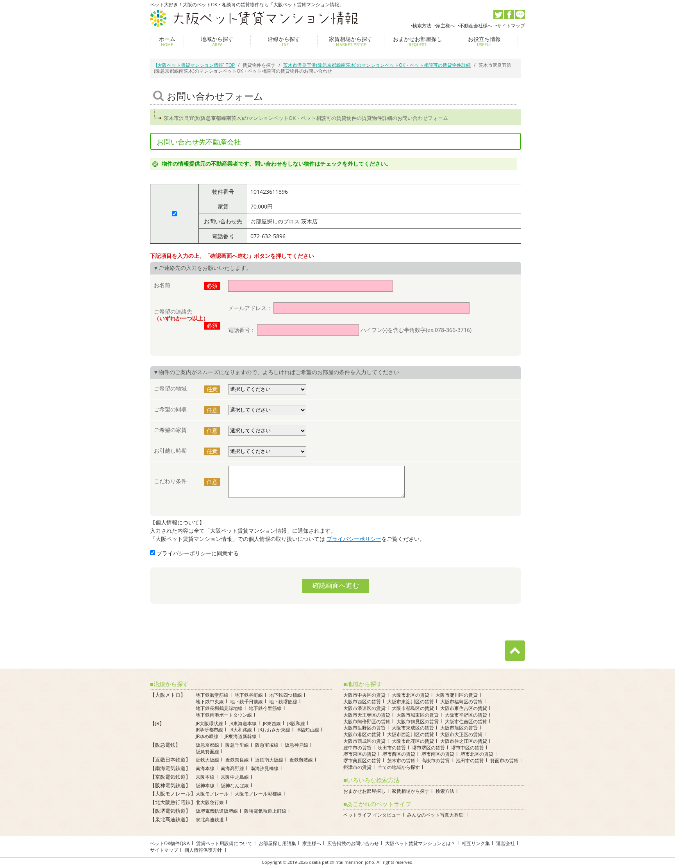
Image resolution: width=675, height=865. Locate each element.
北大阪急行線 (210, 802)
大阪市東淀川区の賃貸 (410, 701)
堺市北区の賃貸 (477, 754)
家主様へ (445, 25)
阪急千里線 (237, 745)
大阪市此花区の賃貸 (413, 741)
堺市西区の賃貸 (398, 754)
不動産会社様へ (475, 25)
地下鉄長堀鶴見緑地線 (219, 708)
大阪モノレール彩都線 (258, 793)
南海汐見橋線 (264, 768)
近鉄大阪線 (207, 759)
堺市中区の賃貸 (467, 747)
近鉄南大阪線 (269, 759)
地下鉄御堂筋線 (212, 695)
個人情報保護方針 (203, 850)
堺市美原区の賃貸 (362, 760)
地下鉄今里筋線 (265, 708)
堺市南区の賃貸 (437, 754)
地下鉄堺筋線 (283, 701)
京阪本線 (205, 777)
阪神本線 (205, 785)
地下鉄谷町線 (249, 695)
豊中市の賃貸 (357, 747)
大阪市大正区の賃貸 (461, 734)
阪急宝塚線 (267, 745)
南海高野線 (232, 768)
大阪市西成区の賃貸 (364, 741)
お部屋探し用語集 (277, 843)
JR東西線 (272, 723)
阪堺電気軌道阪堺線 (217, 811)
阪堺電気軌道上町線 (265, 811)
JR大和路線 (240, 729)
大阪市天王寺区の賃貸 (366, 715)
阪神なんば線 (235, 785)
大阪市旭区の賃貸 (459, 727)
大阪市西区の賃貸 (362, 701)
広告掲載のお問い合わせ (353, 843)
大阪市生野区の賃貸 (364, 727)
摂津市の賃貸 (357, 767)
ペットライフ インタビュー (372, 814)
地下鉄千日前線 (246, 701)
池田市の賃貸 (470, 760)
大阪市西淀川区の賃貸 (410, 734)
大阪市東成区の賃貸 (413, 727)
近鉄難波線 (301, 759)
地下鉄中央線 (210, 701)
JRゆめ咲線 (207, 736)
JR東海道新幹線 (241, 736)
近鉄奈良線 (237, 759)
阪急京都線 (207, 745)
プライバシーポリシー (354, 538)
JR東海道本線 (243, 723)
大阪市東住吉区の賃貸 (463, 708)
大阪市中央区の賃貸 (364, 695)
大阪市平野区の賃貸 (466, 715)
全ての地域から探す (399, 767)
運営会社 (505, 843)
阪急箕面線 (207, 751)
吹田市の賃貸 (392, 747)
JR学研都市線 (209, 729)
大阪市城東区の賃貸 (417, 715)
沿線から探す (284, 41)
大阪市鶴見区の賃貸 (417, 721)
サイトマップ (511, 25)
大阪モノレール (212, 793)
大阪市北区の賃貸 (410, 695)
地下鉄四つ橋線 (285, 695)
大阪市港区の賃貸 (362, 734)
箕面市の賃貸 (504, 760)
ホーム (167, 41)
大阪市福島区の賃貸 (461, 701)
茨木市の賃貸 (401, 760)
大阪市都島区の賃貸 (413, 708)
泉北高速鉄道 (210, 819)
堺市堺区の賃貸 (428, 747)
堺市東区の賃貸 (359, 754)
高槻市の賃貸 (435, 760)
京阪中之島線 (235, 777)
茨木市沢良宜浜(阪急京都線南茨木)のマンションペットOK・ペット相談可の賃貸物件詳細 (377, 65)
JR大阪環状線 (209, 723)
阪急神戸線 (296, 745)
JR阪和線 (296, 723)
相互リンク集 (476, 843)
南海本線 (205, 768)
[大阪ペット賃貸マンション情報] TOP (195, 65)
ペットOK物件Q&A (170, 843)
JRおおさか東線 (274, 729)
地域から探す (217, 41)
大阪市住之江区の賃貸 (463, 741)
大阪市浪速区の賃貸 (364, 708)
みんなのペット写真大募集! (435, 814)
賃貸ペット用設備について (224, 843)
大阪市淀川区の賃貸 (457, 695)
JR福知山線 (307, 729)
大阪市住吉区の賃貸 (466, 721)
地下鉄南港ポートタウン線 (224, 715)
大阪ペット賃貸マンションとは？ (420, 843)
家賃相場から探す (351, 41)
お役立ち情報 (484, 41)
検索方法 (421, 25)
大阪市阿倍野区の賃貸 (366, 721)
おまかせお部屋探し (417, 41)
